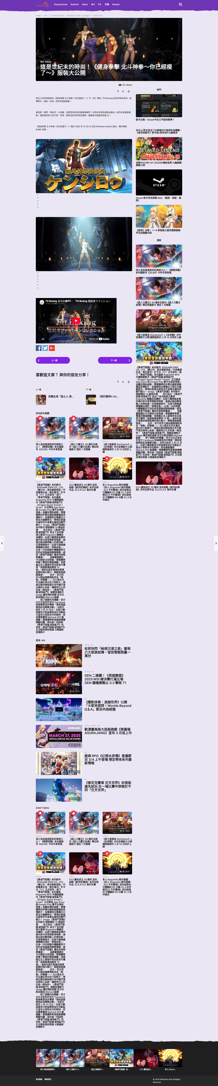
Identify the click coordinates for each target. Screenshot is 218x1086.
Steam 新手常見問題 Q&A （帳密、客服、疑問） (158, 199)
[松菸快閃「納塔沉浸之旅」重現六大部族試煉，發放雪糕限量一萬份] (59, 655)
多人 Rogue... (170, 1069)
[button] (180, 4)
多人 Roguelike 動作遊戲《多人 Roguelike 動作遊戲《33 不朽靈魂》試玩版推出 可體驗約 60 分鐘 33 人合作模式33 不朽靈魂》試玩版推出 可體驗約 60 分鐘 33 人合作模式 (117, 492)
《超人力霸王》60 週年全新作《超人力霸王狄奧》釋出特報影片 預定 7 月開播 (84, 447)
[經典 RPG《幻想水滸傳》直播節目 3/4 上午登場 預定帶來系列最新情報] (59, 763)
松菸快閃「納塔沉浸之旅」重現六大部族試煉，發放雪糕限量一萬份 (107, 652)
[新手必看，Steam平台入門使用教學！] (159, 105)
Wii (93, 4)
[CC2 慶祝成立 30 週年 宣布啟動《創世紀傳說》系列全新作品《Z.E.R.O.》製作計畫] (84, 469)
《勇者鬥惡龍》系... (121, 1069)
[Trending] (40, 458)
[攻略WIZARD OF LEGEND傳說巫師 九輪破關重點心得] (159, 148)
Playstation (61, 4)
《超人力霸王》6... (72, 1069)
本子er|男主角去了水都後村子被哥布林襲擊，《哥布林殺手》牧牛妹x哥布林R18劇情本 (159, 131)
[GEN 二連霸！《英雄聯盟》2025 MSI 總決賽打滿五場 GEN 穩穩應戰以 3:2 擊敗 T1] (59, 682)
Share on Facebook (39, 348)
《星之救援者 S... (97, 1069)
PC (99, 4)
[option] (48, 1060)
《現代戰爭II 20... (108, 396)
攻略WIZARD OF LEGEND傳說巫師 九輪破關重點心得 (159, 163)
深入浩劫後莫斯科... (48, 1069)
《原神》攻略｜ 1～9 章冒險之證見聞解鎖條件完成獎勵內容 (158, 231)
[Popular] (40, 418)
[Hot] (73, 418)
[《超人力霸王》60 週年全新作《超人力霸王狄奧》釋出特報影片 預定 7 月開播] (84, 428)
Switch (75, 4)
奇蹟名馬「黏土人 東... (61, 396)
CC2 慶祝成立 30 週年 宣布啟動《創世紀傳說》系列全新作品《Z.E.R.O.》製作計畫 (84, 487)
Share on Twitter (45, 348)
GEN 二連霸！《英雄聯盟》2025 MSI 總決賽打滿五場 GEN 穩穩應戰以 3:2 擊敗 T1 (106, 679)
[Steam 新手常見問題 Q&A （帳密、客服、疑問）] (159, 182)
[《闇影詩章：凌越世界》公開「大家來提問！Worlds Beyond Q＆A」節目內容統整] (59, 709)
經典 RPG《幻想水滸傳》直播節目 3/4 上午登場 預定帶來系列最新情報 (108, 759)
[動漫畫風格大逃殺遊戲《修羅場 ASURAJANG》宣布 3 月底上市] (59, 736)
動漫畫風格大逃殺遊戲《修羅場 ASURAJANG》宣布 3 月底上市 (108, 731)
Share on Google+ (52, 348)
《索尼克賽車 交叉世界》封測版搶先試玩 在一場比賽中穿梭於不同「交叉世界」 (108, 786)
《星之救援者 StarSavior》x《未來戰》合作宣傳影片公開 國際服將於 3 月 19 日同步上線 (117, 448)
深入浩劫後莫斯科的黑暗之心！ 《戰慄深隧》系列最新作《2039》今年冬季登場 (50, 447)
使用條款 (39, 1079)
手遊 (107, 4)
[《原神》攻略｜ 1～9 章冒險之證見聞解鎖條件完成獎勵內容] (159, 216)
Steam (116, 4)
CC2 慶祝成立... (146, 1069)
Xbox (85, 4)
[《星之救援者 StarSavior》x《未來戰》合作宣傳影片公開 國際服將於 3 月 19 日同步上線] (117, 428)
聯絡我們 (48, 1079)
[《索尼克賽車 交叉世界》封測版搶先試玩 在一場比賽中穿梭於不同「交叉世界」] (59, 790)
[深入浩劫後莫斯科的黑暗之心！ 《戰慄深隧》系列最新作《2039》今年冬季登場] (50, 428)
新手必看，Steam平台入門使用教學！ (155, 119)
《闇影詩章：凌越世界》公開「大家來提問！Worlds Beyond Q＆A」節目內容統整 (108, 705)
